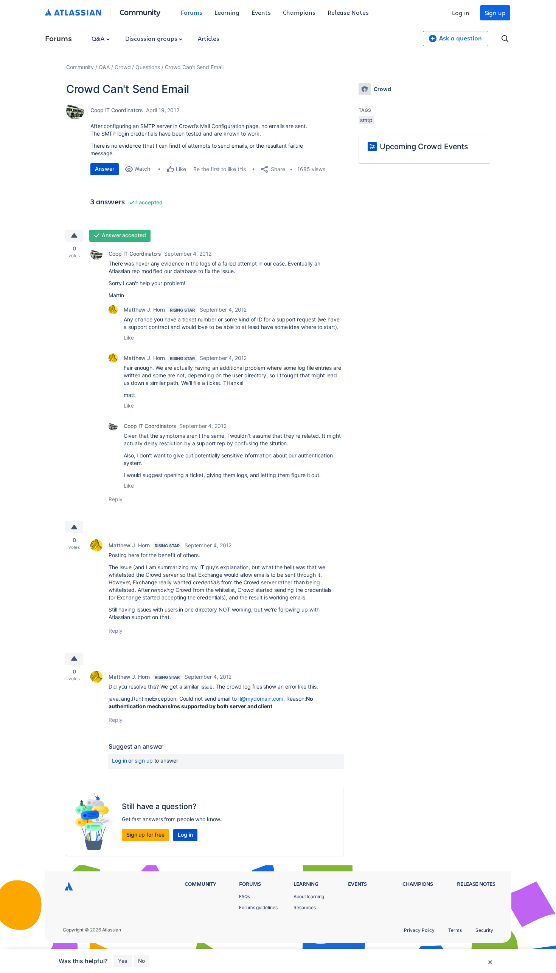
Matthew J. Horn (144, 309)
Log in (460, 13)
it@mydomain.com (261, 698)
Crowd (123, 67)
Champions (299, 12)
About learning (309, 896)
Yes (122, 961)
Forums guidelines (258, 907)
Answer (104, 168)
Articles (208, 38)
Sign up (495, 13)
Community (140, 11)
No (141, 961)
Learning (226, 12)
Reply (116, 499)
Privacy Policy (419, 930)
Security (484, 930)
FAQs (244, 896)
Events (261, 12)
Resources (305, 907)
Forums (191, 12)
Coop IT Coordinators (116, 110)
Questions (147, 67)
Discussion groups (152, 38)
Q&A (99, 38)
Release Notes (348, 12)
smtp (366, 120)
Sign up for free (145, 834)
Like (129, 337)
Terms (455, 930)
